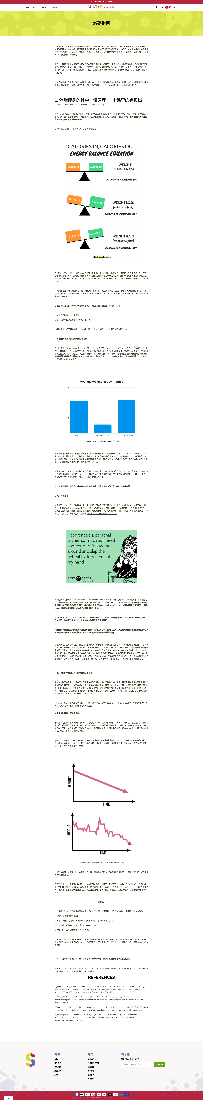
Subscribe (159, 1064)
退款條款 (91, 1075)
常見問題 (57, 1067)
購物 (56, 1059)
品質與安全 (92, 1059)
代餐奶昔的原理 (93, 1063)
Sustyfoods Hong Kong (81, 1098)
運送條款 (91, 1079)
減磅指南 (91, 1067)
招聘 (56, 1075)
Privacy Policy (126, 1098)
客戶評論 (91, 1071)
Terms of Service (110, 1098)
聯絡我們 (57, 1071)
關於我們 (57, 1063)
